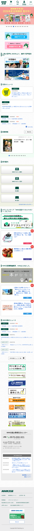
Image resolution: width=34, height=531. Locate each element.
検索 (18, 4)
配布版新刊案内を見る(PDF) (25, 204)
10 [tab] (22, 26)
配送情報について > (26, 475)
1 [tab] (6, 26)
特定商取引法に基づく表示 (7, 502)
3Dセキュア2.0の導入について (20, 463)
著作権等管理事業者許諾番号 (22, 502)
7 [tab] (17, 26)
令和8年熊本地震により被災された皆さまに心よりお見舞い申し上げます (17, 107)
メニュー (31, 4)
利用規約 (4, 500)
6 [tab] (15, 26)
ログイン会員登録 (24, 4)
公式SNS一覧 (22, 495)
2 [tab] (8, 26)
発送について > (27, 476)
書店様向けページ (12, 495)
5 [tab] (13, 26)
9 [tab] (20, 26)
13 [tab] (27, 26)
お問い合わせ (5, 505)
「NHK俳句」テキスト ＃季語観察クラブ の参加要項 (13, 123)
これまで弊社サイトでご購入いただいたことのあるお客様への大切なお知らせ (21, 471)
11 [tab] (24, 26)
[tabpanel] (17, 16)
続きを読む (30, 127)
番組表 (17, 522)
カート (10, 4)
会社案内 (4, 495)
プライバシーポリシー (13, 500)
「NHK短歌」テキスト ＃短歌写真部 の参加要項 (11, 118)
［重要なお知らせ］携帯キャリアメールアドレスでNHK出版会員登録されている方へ (21, 466)
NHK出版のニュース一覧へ (16, 358)
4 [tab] (11, 26)
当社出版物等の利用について (16, 505)
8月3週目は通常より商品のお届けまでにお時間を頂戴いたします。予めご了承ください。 (22, 94)
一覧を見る (28, 132)
